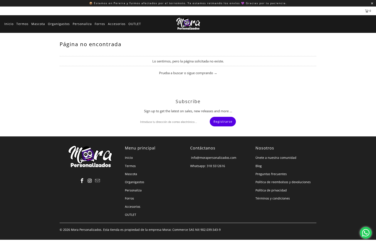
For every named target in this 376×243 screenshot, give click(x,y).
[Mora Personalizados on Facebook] (82, 180)
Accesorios (132, 206)
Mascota (131, 174)
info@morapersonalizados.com (213, 158)
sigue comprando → (202, 73)
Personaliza (133, 190)
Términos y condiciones (272, 198)
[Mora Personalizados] (188, 24)
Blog (258, 166)
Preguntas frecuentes (271, 174)
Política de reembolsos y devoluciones (283, 182)
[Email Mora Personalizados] (97, 180)
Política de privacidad (271, 190)
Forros (129, 198)
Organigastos (134, 182)
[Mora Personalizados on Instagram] (90, 180)
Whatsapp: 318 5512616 (207, 166)
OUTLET (130, 215)
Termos (130, 166)
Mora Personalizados (86, 230)
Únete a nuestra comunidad (275, 158)
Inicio (129, 158)
